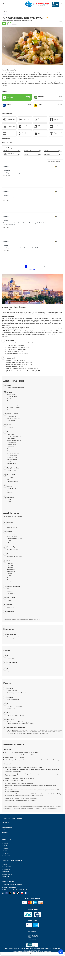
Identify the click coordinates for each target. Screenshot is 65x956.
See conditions (32, 939)
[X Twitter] (10, 893)
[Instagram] (14, 893)
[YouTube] (22, 893)
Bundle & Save (5, 825)
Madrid (4, 15)
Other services (6, 138)
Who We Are (5, 845)
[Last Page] (44, 266)
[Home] (3, 893)
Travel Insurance (6, 869)
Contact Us (5, 843)
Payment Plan (5, 876)
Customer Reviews (6, 866)
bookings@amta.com (10, 887)
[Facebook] (7, 893)
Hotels (3, 830)
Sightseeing (5, 832)
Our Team (4, 850)
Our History (5, 848)
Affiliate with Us (6, 855)
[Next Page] (41, 266)
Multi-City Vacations (7, 827)
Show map (32, 954)
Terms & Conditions (7, 874)
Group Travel (5, 864)
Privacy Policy (5, 871)
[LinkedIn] (26, 893)
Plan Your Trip (5, 822)
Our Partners (5, 853)
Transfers (4, 835)
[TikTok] (18, 893)
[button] (61, 4)
